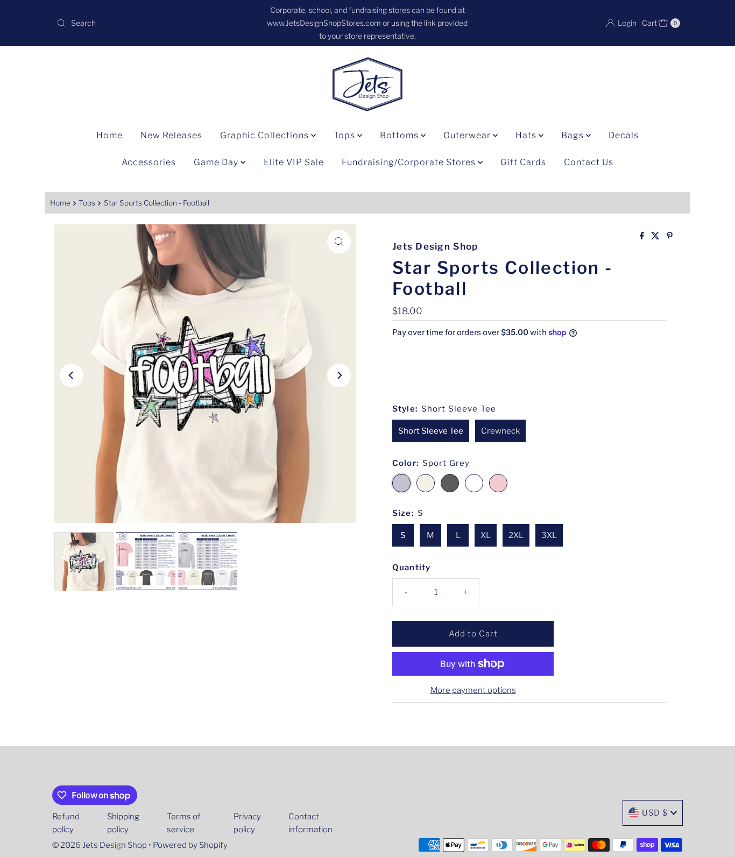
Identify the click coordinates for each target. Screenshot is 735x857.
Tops (345, 135)
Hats (527, 135)
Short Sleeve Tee (430, 431)
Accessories (149, 162)
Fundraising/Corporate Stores (410, 162)
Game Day (217, 162)
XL (485, 535)
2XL (516, 535)
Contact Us (588, 162)
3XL (549, 535)
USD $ (655, 813)
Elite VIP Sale (294, 162)
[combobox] (154, 23)
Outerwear (468, 135)
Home (109, 135)
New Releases (171, 135)
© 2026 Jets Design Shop (99, 845)
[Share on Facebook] (643, 236)
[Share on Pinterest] (670, 236)
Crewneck (500, 431)
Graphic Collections (265, 135)
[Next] (339, 375)
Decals (624, 135)
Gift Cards (523, 162)
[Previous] (71, 375)
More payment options (473, 690)
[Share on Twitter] (656, 236)
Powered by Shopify (190, 845)
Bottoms (400, 135)
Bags (573, 135)
